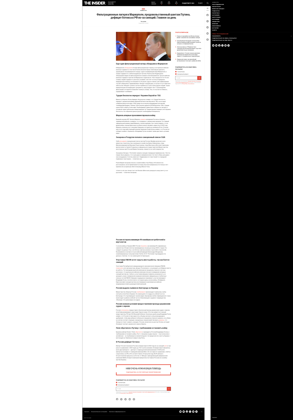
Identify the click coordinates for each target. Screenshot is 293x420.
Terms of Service (129, 393)
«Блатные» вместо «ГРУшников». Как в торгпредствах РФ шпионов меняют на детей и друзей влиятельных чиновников (189, 48)
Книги (214, 30)
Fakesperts (216, 36)
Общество (216, 21)
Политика (216, 13)
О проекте (86, 411)
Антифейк (216, 15)
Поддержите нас (188, 3)
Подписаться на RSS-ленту (222, 40)
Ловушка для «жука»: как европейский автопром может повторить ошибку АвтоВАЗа (189, 60)
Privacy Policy (123, 393)
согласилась (125, 310)
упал (165, 346)
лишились (144, 246)
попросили (119, 268)
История (215, 28)
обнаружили (128, 67)
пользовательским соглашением (135, 392)
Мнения (215, 23)
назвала (143, 119)
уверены (161, 320)
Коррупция (216, 17)
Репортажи (216, 6)
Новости (143, 10)
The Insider (143, 21)
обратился (138, 332)
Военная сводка (218, 8)
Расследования (218, 4)
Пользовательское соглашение (99, 411)
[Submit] (169, 389)
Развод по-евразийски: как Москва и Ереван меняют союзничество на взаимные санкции (188, 36)
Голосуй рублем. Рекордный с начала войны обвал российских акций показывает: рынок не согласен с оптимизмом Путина (189, 42)
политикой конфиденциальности (149, 392)
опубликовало (141, 292)
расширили (123, 141)
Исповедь (215, 19)
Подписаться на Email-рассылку (224, 38)
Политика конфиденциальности (117, 411)
